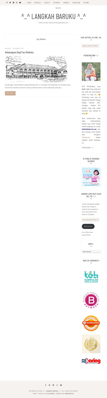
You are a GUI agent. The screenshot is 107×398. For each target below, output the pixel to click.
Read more (10, 93)
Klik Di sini (88, 226)
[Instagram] (57, 385)
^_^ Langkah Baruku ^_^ (53, 16)
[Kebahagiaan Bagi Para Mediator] (36, 69)
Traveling (76, 3)
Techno (86, 3)
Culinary (56, 3)
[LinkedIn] (53, 385)
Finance (66, 3)
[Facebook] (45, 385)
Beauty (47, 3)
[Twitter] (49, 385)
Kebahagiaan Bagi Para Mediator (19, 52)
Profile (37, 3)
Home (29, 3)
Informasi (8, 48)
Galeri (58, 8)
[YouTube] (61, 385)
